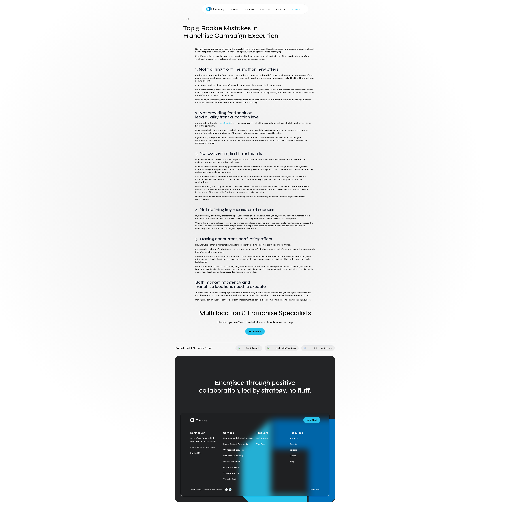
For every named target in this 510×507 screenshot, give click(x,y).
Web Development (232, 461)
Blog (292, 461)
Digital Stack (252, 348)
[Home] (215, 9)
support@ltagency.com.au (202, 447)
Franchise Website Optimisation (238, 438)
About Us (280, 9)
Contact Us (195, 453)
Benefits (293, 444)
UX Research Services (233, 450)
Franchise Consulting (233, 455)
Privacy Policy (315, 490)
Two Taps (260, 444)
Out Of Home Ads (231, 467)
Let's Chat (296, 9)
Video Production (231, 473)
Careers (293, 450)
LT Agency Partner (322, 348)
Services (234, 9)
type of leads (224, 123)
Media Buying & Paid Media (235, 444)
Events (293, 455)
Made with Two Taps (285, 348)
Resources (265, 9)
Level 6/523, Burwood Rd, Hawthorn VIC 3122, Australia (203, 440)
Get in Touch (255, 331)
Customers (249, 9)
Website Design (230, 479)
